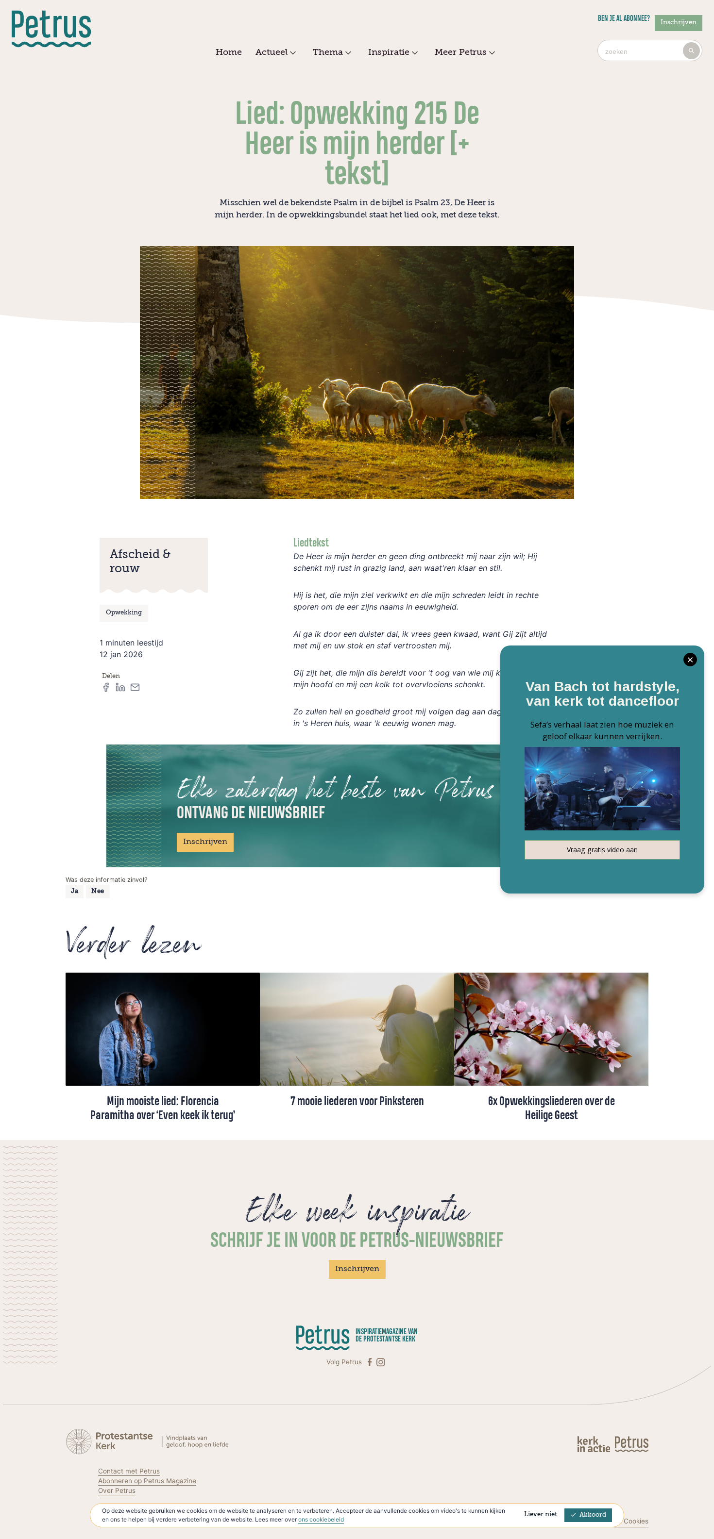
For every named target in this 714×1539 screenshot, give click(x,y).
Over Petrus (117, 1490)
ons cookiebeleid (321, 1519)
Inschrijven (679, 22)
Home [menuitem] (229, 52)
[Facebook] (371, 1362)
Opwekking (124, 613)
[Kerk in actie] (595, 1444)
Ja (74, 891)
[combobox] (649, 50)
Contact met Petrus (129, 1471)
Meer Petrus (461, 52)
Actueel (271, 52)
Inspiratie (388, 52)
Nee (97, 891)
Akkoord (592, 1515)
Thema (328, 52)
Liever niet (540, 1514)
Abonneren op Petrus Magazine (147, 1481)
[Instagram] (380, 1362)
